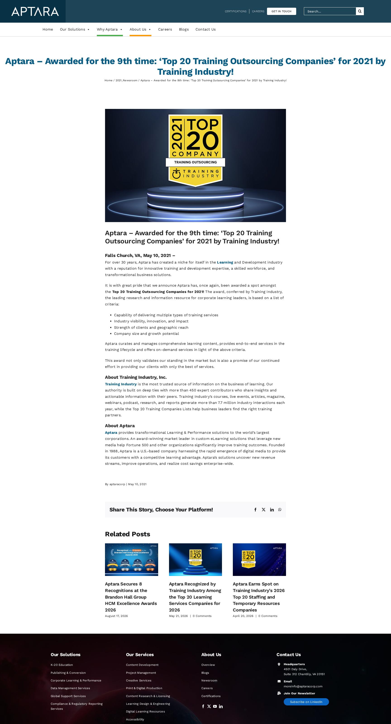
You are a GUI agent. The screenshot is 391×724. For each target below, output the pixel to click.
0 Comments (202, 616)
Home (48, 29)
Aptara (111, 432)
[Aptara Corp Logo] (35, 8)
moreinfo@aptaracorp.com (303, 686)
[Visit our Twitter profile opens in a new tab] (209, 706)
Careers (165, 29)
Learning (225, 262)
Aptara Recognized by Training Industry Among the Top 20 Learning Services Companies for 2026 (195, 597)
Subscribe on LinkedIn (306, 702)
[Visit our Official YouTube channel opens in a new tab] (215, 706)
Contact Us (206, 29)
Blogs (184, 29)
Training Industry (121, 384)
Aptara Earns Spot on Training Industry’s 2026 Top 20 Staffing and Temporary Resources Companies (258, 597)
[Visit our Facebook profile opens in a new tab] (203, 706)
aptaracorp (117, 484)
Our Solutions (72, 29)
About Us (138, 29)
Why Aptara (107, 29)
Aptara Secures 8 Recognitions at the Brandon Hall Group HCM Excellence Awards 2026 (131, 597)
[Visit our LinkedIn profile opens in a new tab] (221, 706)
